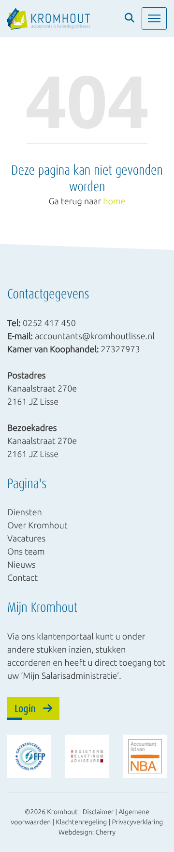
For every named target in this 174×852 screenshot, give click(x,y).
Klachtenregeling (81, 822)
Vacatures (26, 538)
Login (25, 708)
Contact (22, 578)
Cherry (105, 832)
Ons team (26, 552)
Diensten (24, 512)
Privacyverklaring (137, 822)
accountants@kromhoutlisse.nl (95, 336)
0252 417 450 (49, 323)
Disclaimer (98, 812)
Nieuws (21, 565)
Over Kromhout (37, 525)
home (114, 201)
